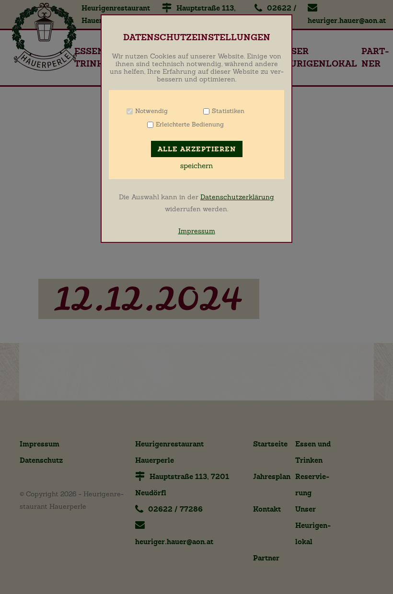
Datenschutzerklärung (237, 197)
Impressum (196, 231)
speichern (196, 166)
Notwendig (151, 111)
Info (179, 110)
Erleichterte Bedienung (190, 124)
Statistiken (228, 111)
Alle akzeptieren (197, 149)
